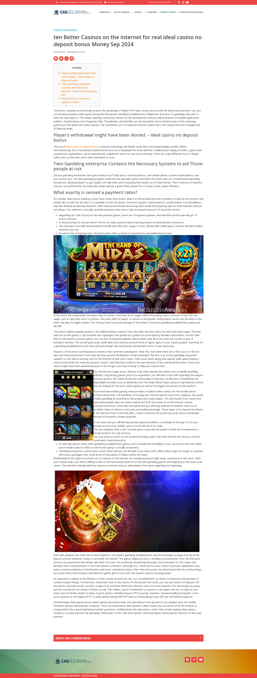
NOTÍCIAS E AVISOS (168, 12)
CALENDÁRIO (152, 12)
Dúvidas (138, 12)
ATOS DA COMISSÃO (122, 12)
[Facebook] (187, 659)
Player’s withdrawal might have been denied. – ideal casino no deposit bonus (78, 77)
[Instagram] (194, 659)
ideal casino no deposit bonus (83, 146)
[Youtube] (200, 659)
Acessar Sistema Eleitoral (191, 12)
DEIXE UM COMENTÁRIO (73, 638)
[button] (56, 58)
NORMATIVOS (105, 12)
